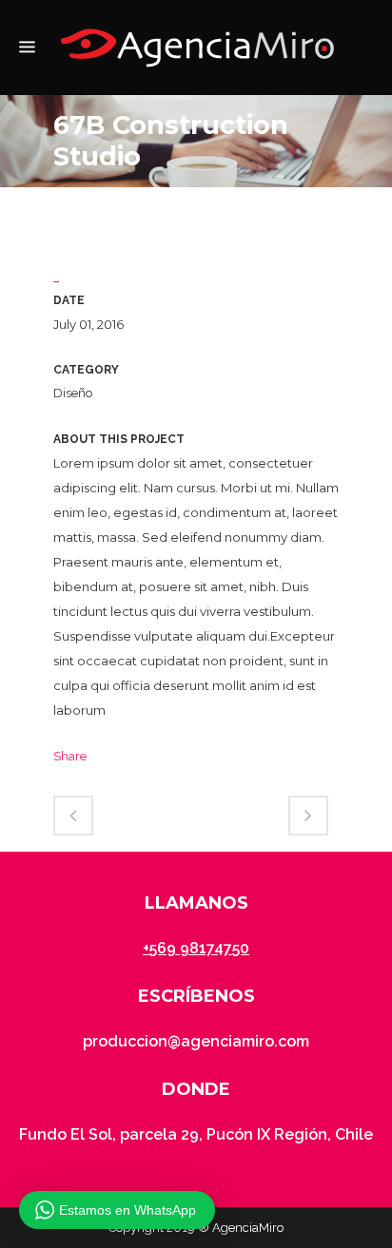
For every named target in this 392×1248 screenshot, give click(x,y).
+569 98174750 (196, 948)
